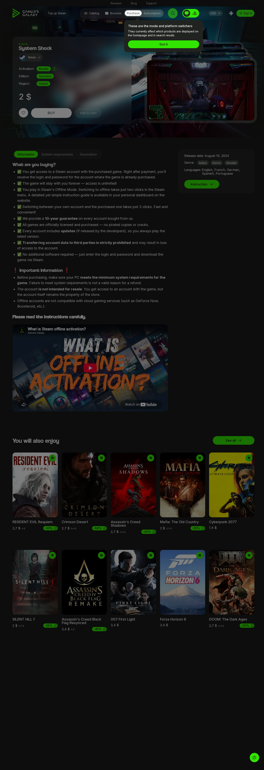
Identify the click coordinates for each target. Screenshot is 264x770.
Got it (163, 44)
